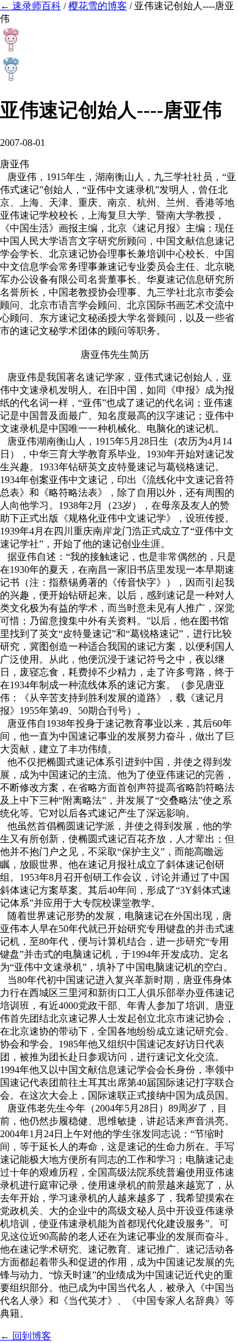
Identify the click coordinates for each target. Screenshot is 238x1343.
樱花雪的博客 (97, 6)
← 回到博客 (25, 1336)
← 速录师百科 (30, 6)
